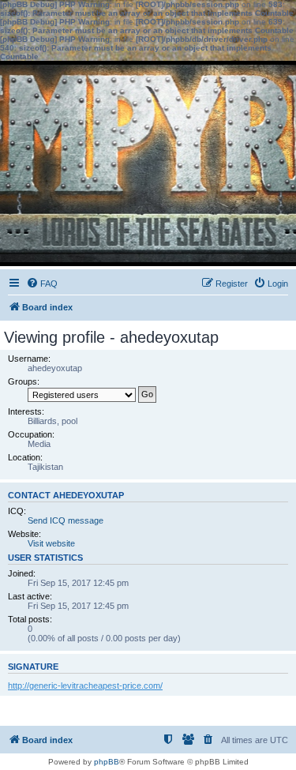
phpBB (106, 761)
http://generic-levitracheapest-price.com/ (85, 685)
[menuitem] (42, 283)
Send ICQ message (65, 520)
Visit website (51, 543)
